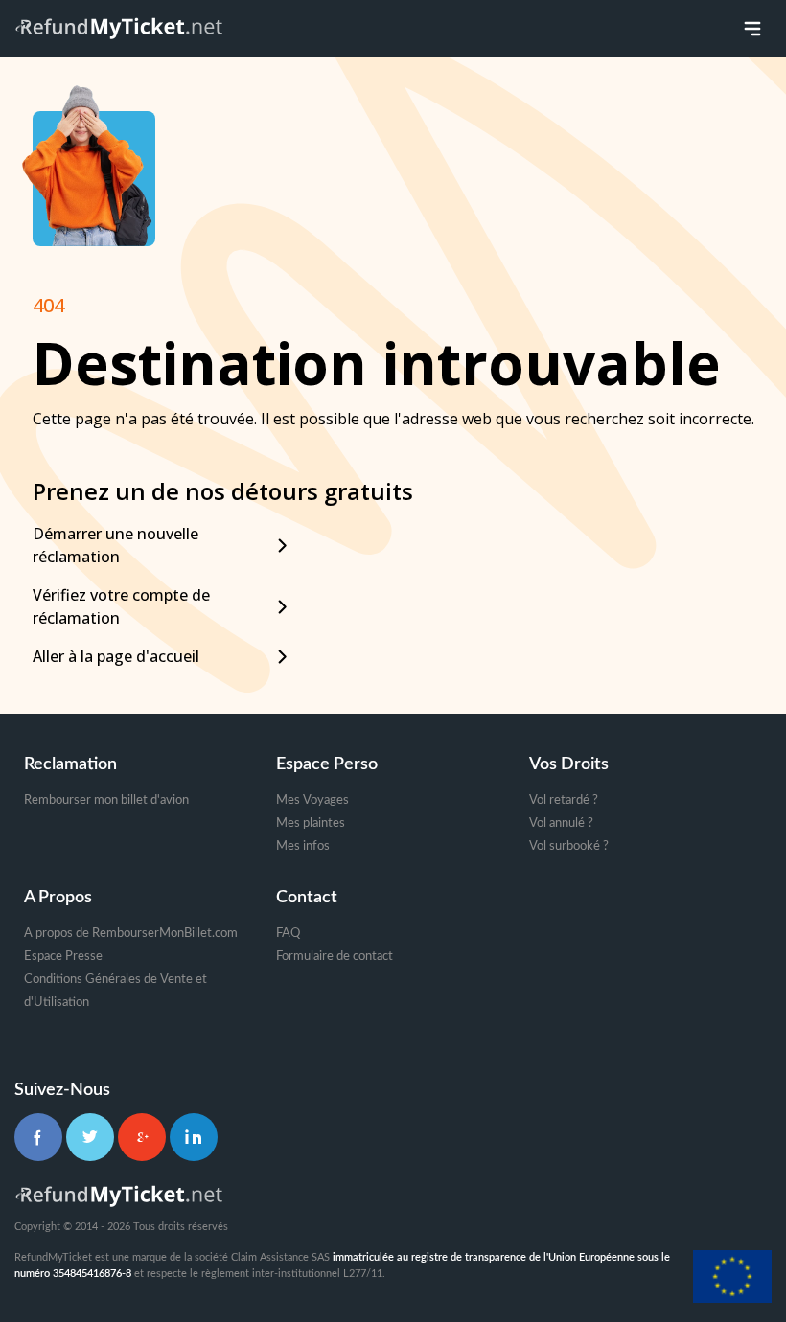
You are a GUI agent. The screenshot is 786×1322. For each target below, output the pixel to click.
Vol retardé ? (563, 800)
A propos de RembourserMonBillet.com (131, 933)
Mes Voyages (312, 800)
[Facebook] (38, 1137)
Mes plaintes (310, 823)
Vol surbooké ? (569, 846)
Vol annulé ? (561, 823)
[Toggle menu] (752, 29)
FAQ (288, 933)
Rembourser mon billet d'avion (106, 800)
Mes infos (303, 846)
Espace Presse (63, 956)
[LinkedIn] (194, 1137)
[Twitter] (90, 1137)
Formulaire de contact (334, 956)
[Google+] (142, 1137)
